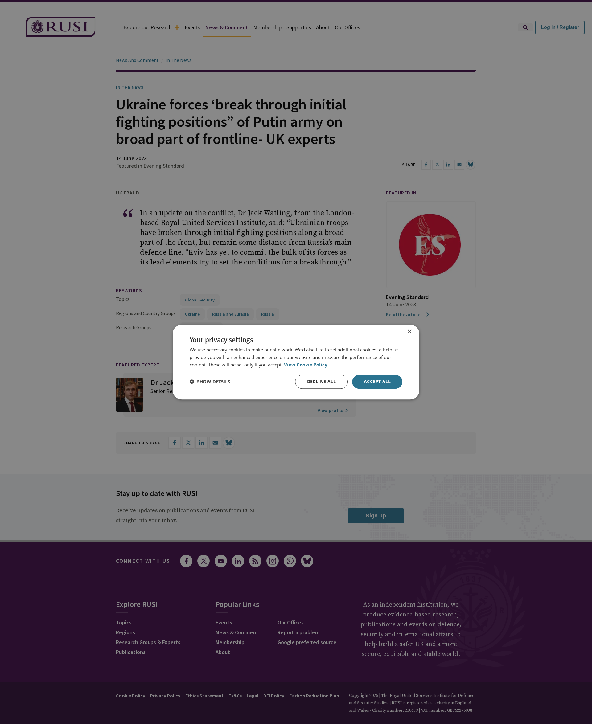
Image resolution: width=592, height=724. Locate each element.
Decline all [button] (321, 381)
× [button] (409, 331)
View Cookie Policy (305, 365)
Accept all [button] (377, 381)
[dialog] (296, 362)
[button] (210, 381)
